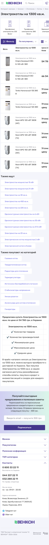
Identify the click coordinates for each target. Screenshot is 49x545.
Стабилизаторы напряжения (17, 290)
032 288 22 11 (10, 478)
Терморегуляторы (13, 277)
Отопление (30, 9)
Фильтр (10, 41)
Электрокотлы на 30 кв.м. (16, 195)
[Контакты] (46, 3)
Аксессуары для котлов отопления (20, 303)
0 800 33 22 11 (10, 467)
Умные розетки (11, 296)
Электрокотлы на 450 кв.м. (17, 201)
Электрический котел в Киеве (18, 246)
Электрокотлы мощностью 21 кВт (19, 189)
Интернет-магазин (8, 9)
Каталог (21, 9)
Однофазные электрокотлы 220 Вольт (10, 31)
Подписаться (24, 427)
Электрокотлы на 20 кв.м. (16, 233)
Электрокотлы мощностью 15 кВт (19, 182)
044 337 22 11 (10, 475)
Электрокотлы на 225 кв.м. (16, 208)
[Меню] (2, 3)
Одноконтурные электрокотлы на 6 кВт (22, 214)
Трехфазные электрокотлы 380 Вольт (29, 31)
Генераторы (10, 309)
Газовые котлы (11, 258)
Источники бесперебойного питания (21, 284)
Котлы (39, 9)
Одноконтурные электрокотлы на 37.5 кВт (23, 227)
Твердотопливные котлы (16, 265)
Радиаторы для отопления (16, 271)
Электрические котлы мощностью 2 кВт (22, 240)
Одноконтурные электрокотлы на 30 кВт (23, 220)
